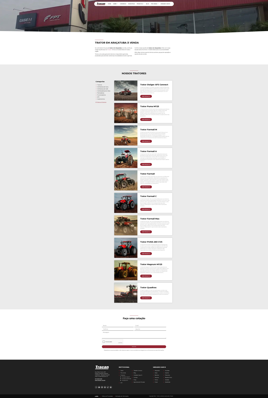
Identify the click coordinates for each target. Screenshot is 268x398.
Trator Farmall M (148, 129)
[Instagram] (96, 387)
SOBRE (115, 3)
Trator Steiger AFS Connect (154, 84)
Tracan (109, 49)
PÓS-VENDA (154, 3)
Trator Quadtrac (148, 287)
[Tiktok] (108, 387)
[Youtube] (99, 387)
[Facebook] (105, 387)
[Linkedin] (102, 387)
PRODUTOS (140, 3)
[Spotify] (111, 387)
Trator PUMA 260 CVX (151, 242)
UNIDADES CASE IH (165, 3)
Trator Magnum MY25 (151, 264)
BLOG (147, 3)
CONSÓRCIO (123, 3)
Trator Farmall (147, 174)
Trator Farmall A (148, 151)
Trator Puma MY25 (149, 106)
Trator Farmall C (148, 196)
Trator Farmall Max (149, 219)
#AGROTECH (131, 3)
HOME (109, 3)
